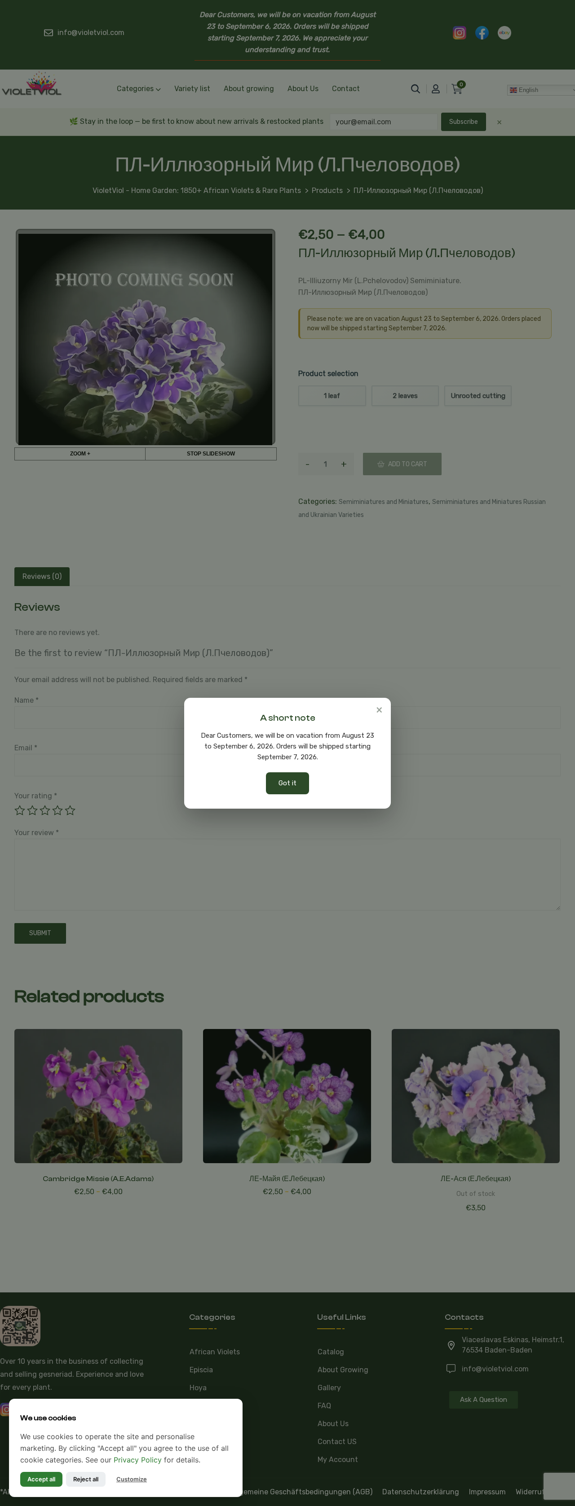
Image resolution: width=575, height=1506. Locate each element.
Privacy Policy (138, 1459)
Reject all (85, 1479)
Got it (287, 783)
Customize (131, 1479)
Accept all (41, 1479)
